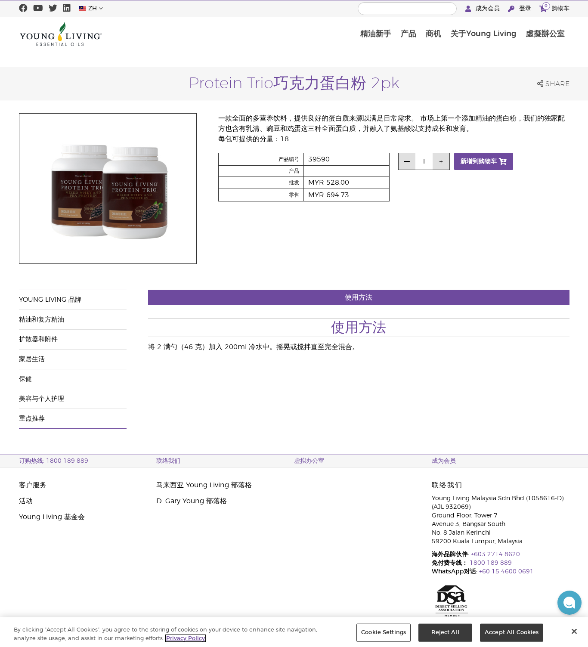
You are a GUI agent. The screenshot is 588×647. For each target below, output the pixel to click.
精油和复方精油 (41, 319)
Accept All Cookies (511, 632)
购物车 (557, 7)
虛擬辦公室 (545, 34)
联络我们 (168, 461)
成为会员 (487, 9)
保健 (25, 379)
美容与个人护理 (41, 399)
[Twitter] (53, 8)
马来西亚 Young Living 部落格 (204, 485)
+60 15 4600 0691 (506, 572)
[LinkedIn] (67, 8)
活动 (26, 501)
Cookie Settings (383, 632)
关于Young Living (484, 34)
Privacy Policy (185, 638)
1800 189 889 (490, 563)
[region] (294, 632)
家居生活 (32, 359)
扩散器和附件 (38, 339)
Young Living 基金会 (52, 517)
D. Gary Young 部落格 (191, 501)
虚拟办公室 (309, 461)
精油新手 (375, 34)
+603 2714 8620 (495, 554)
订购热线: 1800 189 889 (53, 461)
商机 (433, 34)
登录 (525, 9)
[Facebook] (23, 8)
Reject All (445, 632)
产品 (408, 34)
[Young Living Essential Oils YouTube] (38, 8)
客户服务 (32, 485)
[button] (569, 603)
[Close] (574, 631)
